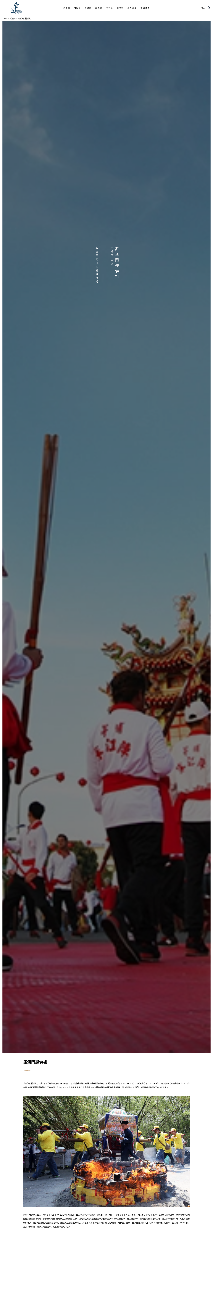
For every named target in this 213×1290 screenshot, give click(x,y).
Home (6, 18)
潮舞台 (14, 18)
